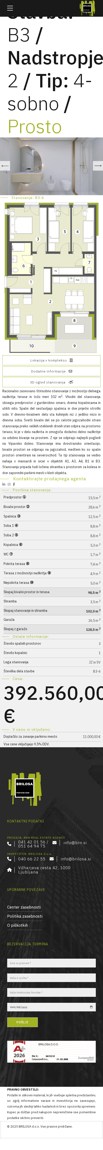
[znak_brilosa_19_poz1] (25, 789)
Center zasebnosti (24, 907)
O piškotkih (17, 925)
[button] (5, 166)
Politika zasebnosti (24, 916)
